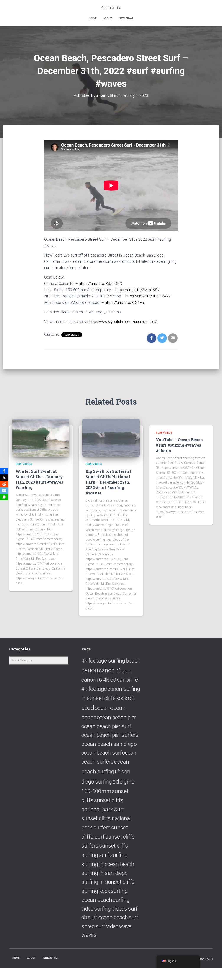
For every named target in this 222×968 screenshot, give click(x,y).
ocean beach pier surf (106, 726)
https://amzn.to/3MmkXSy (137, 289)
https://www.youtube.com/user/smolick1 (123, 321)
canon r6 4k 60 (98, 680)
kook (121, 698)
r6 (118, 771)
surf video (106, 926)
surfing (119, 854)
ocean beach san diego (109, 744)
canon (89, 670)
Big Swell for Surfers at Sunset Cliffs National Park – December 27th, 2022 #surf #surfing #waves (108, 482)
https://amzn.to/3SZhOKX (100, 283)
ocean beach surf (101, 753)
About (107, 18)
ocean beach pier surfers (110, 735)
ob (131, 698)
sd (116, 781)
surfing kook (95, 891)
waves (89, 935)
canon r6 (110, 670)
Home (93, 18)
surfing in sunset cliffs (107, 882)
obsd (87, 707)
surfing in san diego (104, 873)
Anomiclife (205, 958)
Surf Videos (71, 335)
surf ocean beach (108, 917)
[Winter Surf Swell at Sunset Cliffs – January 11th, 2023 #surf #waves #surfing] (40, 437)
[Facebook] (4, 471)
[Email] (4, 490)
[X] (4, 477)
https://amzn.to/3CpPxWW (147, 296)
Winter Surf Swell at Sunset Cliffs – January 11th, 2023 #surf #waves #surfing (39, 479)
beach (133, 660)
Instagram (125, 18)
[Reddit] (4, 484)
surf (104, 854)
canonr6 (126, 671)
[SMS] (4, 497)
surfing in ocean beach (107, 864)
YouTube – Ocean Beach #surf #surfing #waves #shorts (179, 445)
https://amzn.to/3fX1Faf (125, 302)
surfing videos (110, 909)
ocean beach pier (116, 717)
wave (125, 926)
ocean (102, 708)
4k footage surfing (103, 660)
